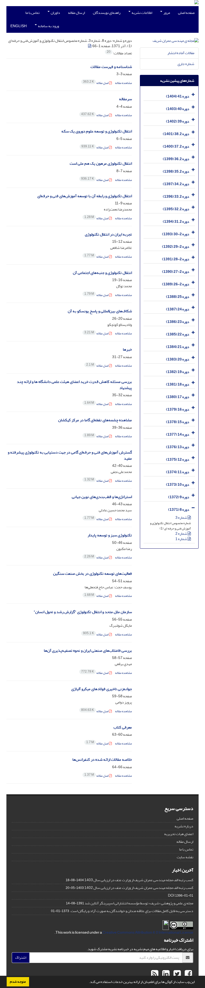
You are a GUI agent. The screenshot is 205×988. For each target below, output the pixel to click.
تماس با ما (32, 12)
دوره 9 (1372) (178, 497)
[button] (87, 982)
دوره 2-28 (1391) (175, 259)
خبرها (127, 349)
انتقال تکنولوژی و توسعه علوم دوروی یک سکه (96, 131)
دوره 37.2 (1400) (176, 146)
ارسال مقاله (76, 12)
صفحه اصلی (186, 12)
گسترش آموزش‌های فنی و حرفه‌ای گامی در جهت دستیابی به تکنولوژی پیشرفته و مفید (70, 455)
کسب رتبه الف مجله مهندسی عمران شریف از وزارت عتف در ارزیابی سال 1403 (138, 880)
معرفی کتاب (122, 727)
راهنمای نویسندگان (106, 12)
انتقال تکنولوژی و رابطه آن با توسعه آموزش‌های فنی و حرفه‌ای (84, 196)
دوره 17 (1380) (177, 396)
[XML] (90, 46)
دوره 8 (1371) (178, 509)
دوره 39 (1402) (177, 121)
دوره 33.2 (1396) (176, 196)
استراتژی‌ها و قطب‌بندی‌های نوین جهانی (102, 497)
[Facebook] (187, 974)
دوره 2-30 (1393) (175, 234)
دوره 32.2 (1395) (176, 209)
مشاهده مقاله (123, 83)
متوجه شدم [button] (18, 981)
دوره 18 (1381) (177, 384)
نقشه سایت (185, 857)
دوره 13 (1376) (177, 447)
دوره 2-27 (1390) (175, 271)
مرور (166, 12)
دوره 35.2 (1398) (176, 171)
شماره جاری (186, 63)
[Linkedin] (165, 974)
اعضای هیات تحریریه (178, 833)
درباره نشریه (184, 826)
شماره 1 (181, 538)
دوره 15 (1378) (177, 422)
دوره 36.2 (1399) (176, 159)
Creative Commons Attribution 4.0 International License (147, 932)
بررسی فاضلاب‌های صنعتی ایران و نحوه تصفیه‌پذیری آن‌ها (88, 650)
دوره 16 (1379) (177, 409)
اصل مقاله (96, 83)
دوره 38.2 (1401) (176, 133)
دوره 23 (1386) (177, 321)
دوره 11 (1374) (177, 472)
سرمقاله (125, 99)
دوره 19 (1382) (177, 371)
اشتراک (20, 957)
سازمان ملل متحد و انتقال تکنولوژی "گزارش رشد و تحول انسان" (83, 612)
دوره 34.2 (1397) (176, 184)
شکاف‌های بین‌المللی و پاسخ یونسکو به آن (100, 311)
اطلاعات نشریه (141, 12)
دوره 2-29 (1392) (175, 246)
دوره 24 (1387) (177, 309)
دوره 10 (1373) (177, 484)
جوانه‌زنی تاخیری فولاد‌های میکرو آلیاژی (101, 689)
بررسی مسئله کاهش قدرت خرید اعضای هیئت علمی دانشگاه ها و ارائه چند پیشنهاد (74, 385)
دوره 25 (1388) (177, 296)
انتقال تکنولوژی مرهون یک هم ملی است (101, 163)
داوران (55, 12)
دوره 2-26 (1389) (175, 284)
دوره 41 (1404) (177, 96)
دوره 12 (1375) (177, 459)
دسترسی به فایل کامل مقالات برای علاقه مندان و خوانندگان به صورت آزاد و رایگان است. (131, 910)
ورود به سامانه (48, 26)
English (18, 26)
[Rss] (155, 974)
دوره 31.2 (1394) (176, 221)
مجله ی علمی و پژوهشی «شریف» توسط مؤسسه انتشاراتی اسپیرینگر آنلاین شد (139, 903)
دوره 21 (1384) (177, 346)
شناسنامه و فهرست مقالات (111, 67)
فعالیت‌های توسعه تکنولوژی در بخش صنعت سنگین (92, 573)
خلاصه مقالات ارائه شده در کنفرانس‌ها (102, 759)
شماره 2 (181, 533)
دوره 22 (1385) (177, 334)
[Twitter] (176, 974)
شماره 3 (181, 517)
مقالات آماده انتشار (180, 52)
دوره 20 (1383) (177, 359)
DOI (171, 895)
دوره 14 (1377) (177, 434)
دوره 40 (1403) (177, 108)
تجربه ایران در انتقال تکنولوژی (108, 234)
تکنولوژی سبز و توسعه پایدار (110, 535)
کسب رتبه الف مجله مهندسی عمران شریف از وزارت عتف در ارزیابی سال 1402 (138, 887)
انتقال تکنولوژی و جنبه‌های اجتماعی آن (102, 273)
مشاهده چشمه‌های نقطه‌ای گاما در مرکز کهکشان (95, 420)
